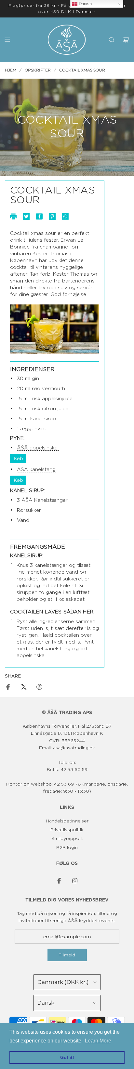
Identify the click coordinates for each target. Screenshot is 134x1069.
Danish (84, 3)
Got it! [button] (67, 1057)
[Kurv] (126, 40)
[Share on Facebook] (8, 688)
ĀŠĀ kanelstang (36, 469)
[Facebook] (59, 881)
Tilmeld (67, 955)
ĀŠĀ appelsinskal (38, 448)
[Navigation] (7, 40)
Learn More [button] (98, 1040)
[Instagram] (75, 881)
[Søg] (111, 40)
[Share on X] (24, 688)
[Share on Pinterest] (39, 688)
